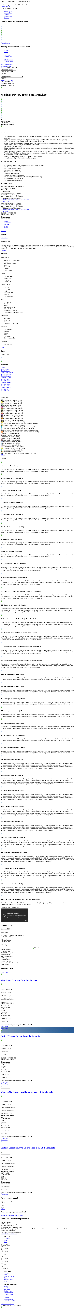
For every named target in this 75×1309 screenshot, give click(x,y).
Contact (6, 1273)
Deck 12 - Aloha (5, 381)
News (6, 1240)
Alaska (6, 52)
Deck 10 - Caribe (6, 377)
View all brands (5, 43)
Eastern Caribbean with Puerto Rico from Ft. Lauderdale (28, 1148)
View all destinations (7, 64)
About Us (7, 1238)
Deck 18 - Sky (5, 389)
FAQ (5, 1281)
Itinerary (6, 221)
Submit (3, 1209)
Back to (7, 80)
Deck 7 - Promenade (7, 372)
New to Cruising (9, 1276)
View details (4, 1026)
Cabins (6, 228)
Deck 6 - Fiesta (5, 371)
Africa (6, 50)
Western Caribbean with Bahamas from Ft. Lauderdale (27, 1092)
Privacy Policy (8, 1299)
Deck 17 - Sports (6, 387)
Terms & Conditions (10, 1301)
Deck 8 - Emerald (6, 374)
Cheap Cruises (8, 1279)
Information (7, 223)
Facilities (7, 224)
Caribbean (7, 55)
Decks (6, 226)
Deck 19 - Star (5, 390)
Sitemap (6, 1297)
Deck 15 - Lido (5, 384)
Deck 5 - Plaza (5, 369)
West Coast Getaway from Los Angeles (19, 980)
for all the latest (12, 1215)
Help (5, 1278)
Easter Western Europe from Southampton (21, 1036)
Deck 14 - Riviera (6, 382)
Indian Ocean (8, 56)
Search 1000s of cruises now (9, 1234)
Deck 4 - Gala (5, 367)
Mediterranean (8, 60)
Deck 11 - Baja (5, 379)
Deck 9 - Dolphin (6, 376)
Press (5, 1242)
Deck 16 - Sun (5, 386)
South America (8, 61)
